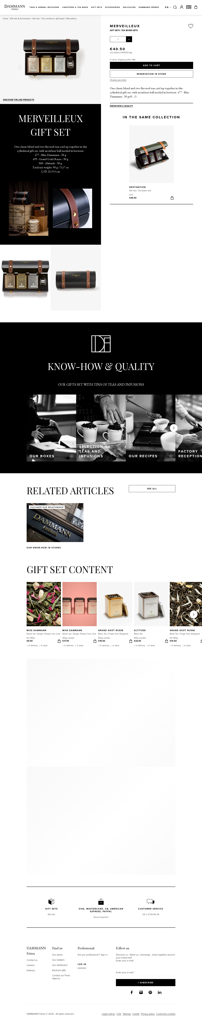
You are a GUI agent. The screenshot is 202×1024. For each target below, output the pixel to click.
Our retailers (58, 960)
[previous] (129, 157)
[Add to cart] (172, 198)
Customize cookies (165, 1014)
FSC (52, 439)
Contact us (32, 960)
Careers (31, 965)
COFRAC (110, 432)
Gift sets (36, 18)
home (5, 18)
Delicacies (129, 7)
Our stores (57, 954)
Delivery (31, 970)
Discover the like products (18, 99)
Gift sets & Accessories (20, 18)
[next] (174, 157)
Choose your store (118, 80)
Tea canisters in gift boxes (53, 18)
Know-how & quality (121, 106)
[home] (14, 7)
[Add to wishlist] (190, 26)
